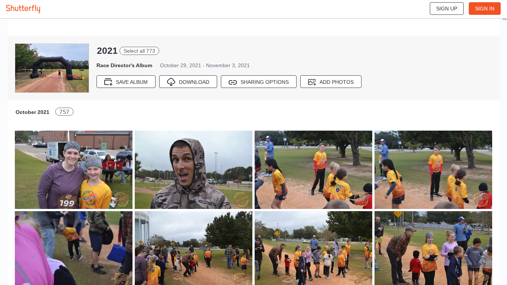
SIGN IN (484, 9)
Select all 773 (139, 51)
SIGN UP (446, 9)
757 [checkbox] (64, 111)
